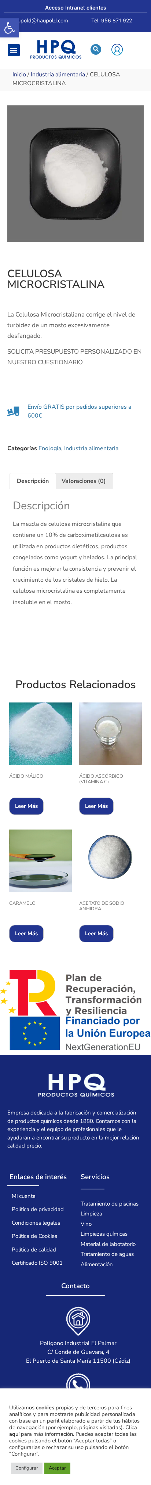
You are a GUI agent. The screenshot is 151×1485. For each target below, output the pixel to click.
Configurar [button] (26, 1468)
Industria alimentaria (58, 75)
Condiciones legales (36, 1222)
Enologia (49, 448)
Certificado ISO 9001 (37, 1263)
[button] (9, 27)
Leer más (26, 806)
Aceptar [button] (57, 1468)
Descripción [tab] (33, 481)
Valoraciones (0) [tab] (84, 481)
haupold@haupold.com (39, 20)
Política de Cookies (34, 1236)
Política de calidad (34, 1249)
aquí (14, 1434)
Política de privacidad (38, 1209)
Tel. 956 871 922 (111, 20)
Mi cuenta (24, 1196)
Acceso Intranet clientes (75, 7)
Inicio (19, 75)
